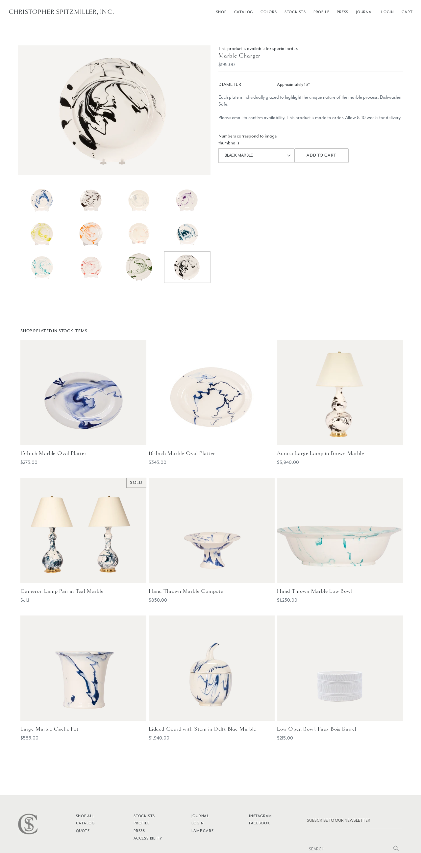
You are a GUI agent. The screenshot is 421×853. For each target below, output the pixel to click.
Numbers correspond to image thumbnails (247, 139)
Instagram (260, 816)
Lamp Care (202, 830)
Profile (321, 12)
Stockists (295, 12)
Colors (268, 12)
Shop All (85, 816)
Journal (365, 12)
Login (387, 12)
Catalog (243, 12)
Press (342, 12)
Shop (221, 12)
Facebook (259, 823)
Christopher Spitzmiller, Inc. (61, 12)
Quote (83, 830)
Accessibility (148, 838)
